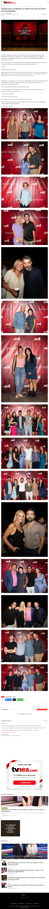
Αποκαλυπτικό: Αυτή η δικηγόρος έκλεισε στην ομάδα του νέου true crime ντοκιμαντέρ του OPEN (26, 878)
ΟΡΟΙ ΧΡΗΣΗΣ (28, 903)
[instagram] (23, 898)
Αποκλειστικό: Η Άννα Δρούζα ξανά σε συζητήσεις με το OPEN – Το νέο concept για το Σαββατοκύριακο (23, 810)
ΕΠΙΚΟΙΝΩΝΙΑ (35, 903)
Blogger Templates (20, 906)
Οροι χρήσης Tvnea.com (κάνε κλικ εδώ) (9, 732)
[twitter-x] (25, 898)
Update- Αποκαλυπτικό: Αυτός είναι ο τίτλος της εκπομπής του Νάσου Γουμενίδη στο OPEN (25, 863)
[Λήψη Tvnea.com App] (24, 775)
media (8, 6)
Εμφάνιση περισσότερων (42, 709)
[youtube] (27, 898)
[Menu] (1, 2)
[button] (48, 2)
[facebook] (21, 898)
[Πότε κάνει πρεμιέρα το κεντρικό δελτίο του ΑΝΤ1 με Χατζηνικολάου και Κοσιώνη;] (4, 885)
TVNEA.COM (42, 727)
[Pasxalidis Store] (10, 836)
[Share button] (25, 699)
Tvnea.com (36, 730)
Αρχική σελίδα (4, 6)
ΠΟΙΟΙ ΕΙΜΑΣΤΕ (14, 903)
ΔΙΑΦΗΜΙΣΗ (21, 903)
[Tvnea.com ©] (9, 2)
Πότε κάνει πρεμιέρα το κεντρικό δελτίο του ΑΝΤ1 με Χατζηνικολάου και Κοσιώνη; (26, 885)
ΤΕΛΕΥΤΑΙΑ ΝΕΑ (8, 696)
